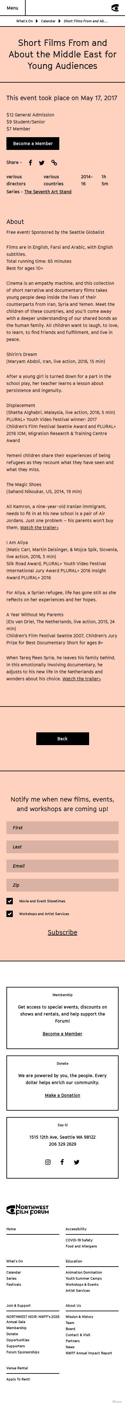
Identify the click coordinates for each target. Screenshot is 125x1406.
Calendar (48, 21)
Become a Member (33, 143)
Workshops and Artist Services (44, 914)
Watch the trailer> (39, 527)
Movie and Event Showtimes (42, 901)
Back (62, 738)
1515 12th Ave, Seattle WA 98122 (62, 1137)
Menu (12, 8)
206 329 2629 (62, 1144)
